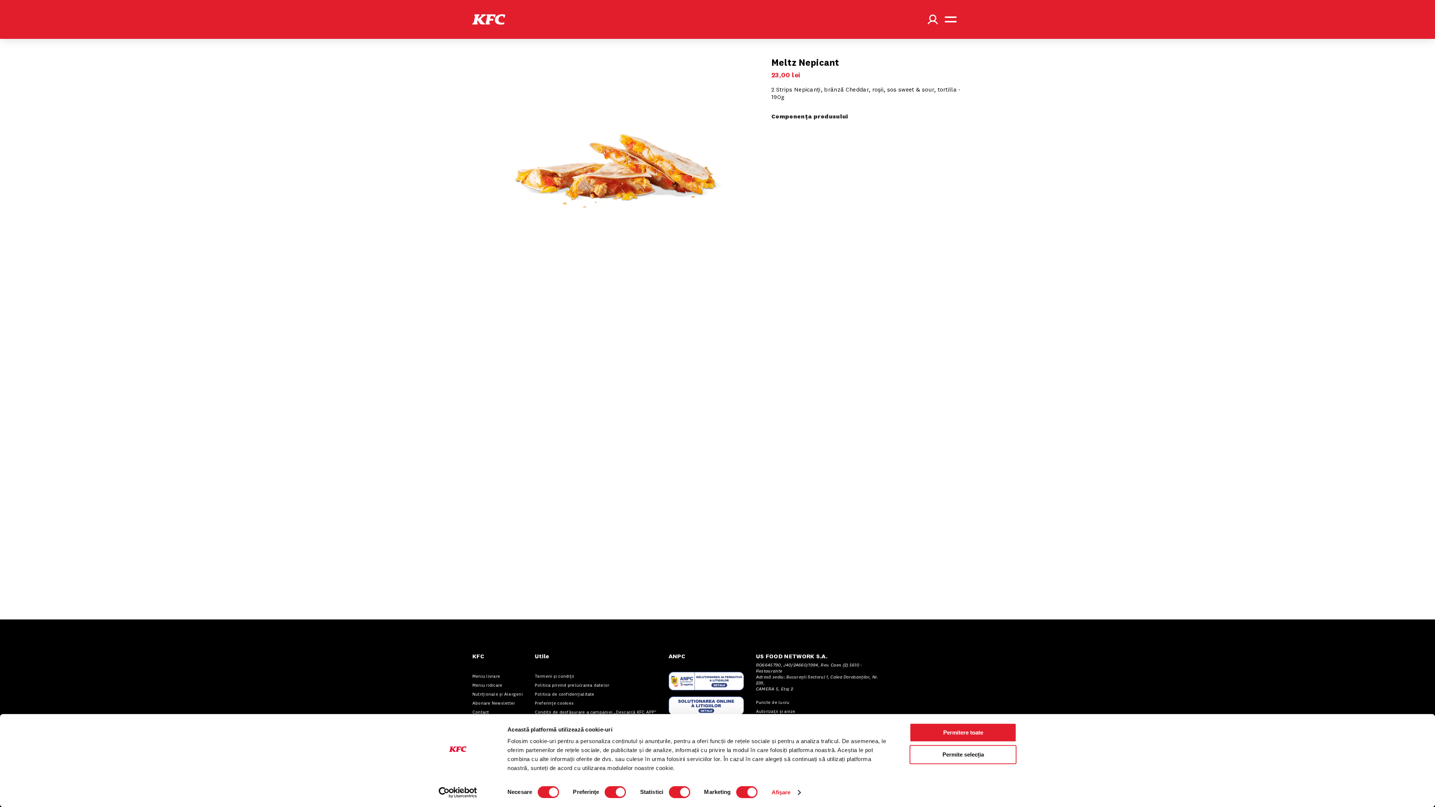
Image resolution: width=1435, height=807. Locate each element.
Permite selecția (963, 754)
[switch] (615, 792)
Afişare (781, 792)
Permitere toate (963, 732)
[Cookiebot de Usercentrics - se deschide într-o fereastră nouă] (458, 792)
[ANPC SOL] (706, 705)
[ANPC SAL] (706, 681)
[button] (488, 19)
